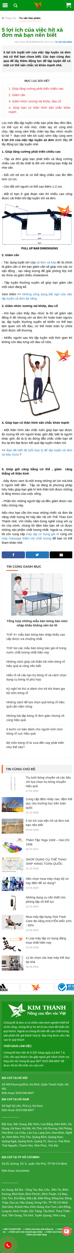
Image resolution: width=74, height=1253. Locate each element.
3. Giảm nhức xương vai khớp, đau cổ (35, 101)
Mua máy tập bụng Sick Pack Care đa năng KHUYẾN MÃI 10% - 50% (49, 921)
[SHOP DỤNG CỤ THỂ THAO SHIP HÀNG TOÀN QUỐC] (12, 865)
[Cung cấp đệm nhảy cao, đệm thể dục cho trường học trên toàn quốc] (12, 804)
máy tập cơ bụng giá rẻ (42, 534)
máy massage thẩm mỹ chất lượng (26, 538)
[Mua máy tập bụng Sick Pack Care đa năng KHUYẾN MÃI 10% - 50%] (12, 922)
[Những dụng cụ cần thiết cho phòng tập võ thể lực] (12, 906)
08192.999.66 (9, 1245)
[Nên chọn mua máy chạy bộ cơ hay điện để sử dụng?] (12, 883)
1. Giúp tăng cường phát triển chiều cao (36, 88)
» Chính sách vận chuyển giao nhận (25, 1232)
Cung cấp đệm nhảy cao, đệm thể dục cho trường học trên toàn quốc (49, 803)
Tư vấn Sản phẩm (63, 42)
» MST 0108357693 (12, 1229)
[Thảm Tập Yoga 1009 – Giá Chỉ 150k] (12, 846)
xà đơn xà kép (46, 262)
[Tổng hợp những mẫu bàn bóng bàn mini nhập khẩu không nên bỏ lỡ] (37, 594)
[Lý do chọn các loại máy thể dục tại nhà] (12, 967)
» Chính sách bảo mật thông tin (38, 1229)
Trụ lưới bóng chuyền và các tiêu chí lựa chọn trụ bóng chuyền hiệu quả (48, 782)
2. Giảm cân (17, 95)
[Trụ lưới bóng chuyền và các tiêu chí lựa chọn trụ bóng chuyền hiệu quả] (12, 786)
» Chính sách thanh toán (56, 1232)
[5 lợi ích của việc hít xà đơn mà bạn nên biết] (12, 827)
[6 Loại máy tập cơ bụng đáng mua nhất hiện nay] (12, 947)
